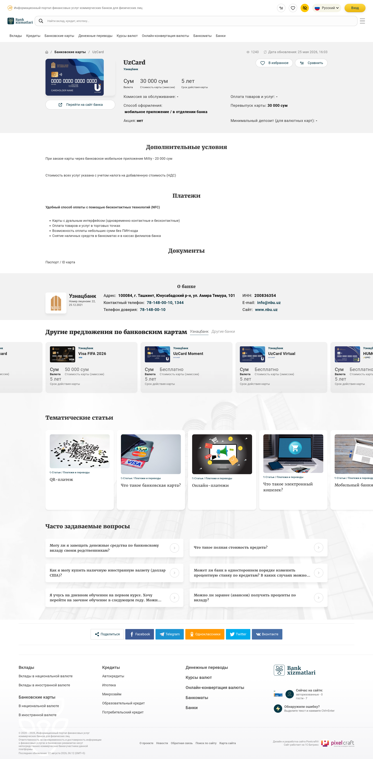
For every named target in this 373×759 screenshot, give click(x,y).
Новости (162, 743)
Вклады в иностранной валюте (44, 685)
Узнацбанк (131, 69)
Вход (355, 8)
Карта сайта (227, 743)
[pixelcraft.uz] (337, 743)
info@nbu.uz (269, 302)
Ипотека (109, 685)
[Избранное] (293, 8)
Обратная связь (182, 743)
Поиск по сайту (206, 743)
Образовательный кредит (123, 703)
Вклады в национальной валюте (46, 676)
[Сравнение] (281, 8)
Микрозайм (111, 694)
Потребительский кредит (123, 712)
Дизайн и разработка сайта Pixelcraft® (296, 741)
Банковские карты (70, 52)
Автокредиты (113, 676)
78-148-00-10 (159, 302)
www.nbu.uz (266, 309)
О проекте (146, 743)
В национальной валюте (39, 706)
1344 (179, 302)
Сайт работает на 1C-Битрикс (301, 744)
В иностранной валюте (37, 715)
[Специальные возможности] (305, 8)
